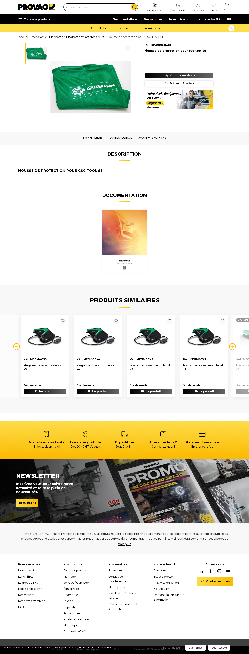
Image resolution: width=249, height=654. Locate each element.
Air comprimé (72, 613)
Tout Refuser (195, 647)
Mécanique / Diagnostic (47, 37)
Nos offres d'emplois (31, 601)
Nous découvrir (180, 19)
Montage (69, 576)
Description (92, 138)
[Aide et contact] (178, 5)
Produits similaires (152, 138)
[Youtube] (228, 571)
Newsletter (161, 588)
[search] (134, 7)
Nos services (153, 19)
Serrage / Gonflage (76, 582)
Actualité (160, 570)
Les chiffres (25, 576)
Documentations (125, 19)
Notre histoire (27, 570)
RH (229, 19)
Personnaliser (172, 647)
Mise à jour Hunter (121, 587)
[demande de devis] (179, 99)
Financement (117, 570)
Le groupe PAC (28, 582)
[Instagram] (219, 571)
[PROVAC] (36, 7)
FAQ (21, 607)
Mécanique (71, 625)
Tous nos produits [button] (37, 19)
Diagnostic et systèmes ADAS (85, 37)
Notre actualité (209, 19)
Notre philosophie (30, 588)
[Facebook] (210, 571)
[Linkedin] (201, 571)
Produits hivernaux (76, 619)
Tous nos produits (75, 570)
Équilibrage (71, 588)
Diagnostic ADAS (74, 631)
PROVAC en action (166, 582)
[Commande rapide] (155, 5)
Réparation (70, 607)
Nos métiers (26, 595)
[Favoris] (214, 5)
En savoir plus (150, 28)
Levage (68, 601)
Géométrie (70, 595)
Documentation (120, 138)
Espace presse (163, 576)
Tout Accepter (219, 647)
